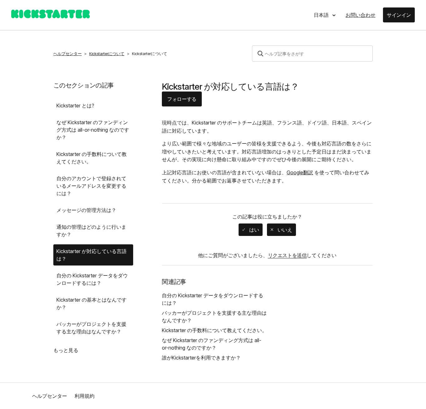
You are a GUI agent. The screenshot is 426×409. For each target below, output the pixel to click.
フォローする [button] (181, 99)
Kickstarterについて (106, 53)
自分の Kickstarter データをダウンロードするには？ (92, 279)
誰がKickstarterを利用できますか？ (201, 358)
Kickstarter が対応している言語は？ (91, 255)
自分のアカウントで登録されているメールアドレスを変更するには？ (91, 185)
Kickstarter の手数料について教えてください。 (91, 158)
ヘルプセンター (67, 53)
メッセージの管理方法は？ (86, 210)
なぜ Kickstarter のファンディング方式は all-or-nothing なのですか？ (92, 129)
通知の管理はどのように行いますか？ (91, 230)
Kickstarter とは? (75, 105)
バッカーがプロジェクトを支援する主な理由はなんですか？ (91, 328)
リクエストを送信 (287, 255)
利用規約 (84, 396)
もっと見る (65, 350)
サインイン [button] (399, 15)
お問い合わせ (360, 15)
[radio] (251, 229)
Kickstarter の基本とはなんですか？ (91, 303)
